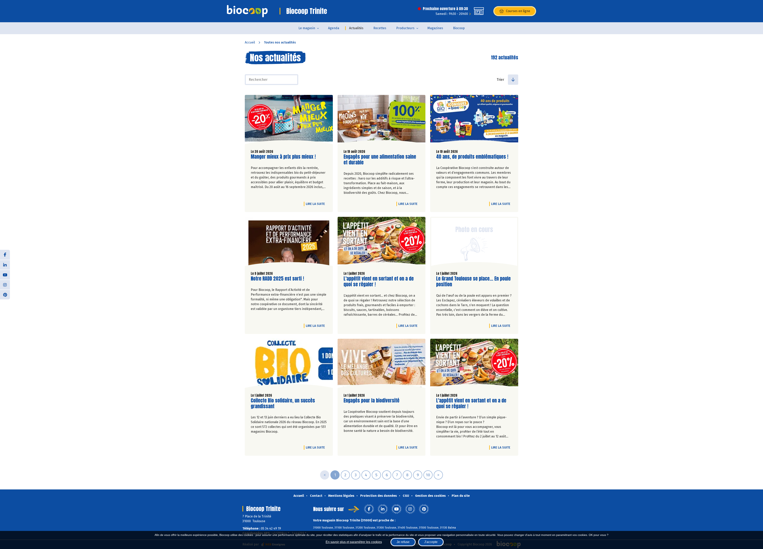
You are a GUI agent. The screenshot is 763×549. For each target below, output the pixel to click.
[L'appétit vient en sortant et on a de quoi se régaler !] (382, 242)
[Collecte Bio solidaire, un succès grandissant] (289, 364)
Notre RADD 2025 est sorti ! (277, 279)
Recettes (379, 28)
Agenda (333, 28)
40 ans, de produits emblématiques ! (472, 157)
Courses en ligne (518, 11)
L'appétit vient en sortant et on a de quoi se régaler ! (379, 281)
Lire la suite (316, 204)
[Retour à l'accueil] (247, 11)
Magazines (435, 28)
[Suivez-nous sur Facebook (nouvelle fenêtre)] (5, 255)
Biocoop (459, 28)
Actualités (356, 28)
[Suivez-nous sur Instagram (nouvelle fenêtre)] (5, 284)
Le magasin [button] (306, 28)
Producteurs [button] (405, 28)
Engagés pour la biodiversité (371, 400)
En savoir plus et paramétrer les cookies (354, 542)
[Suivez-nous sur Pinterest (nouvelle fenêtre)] (5, 294)
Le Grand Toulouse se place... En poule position (473, 281)
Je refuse (403, 542)
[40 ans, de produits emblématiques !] (474, 120)
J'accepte (431, 542)
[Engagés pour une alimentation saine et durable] (382, 120)
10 (428, 475)
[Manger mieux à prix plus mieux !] (289, 120)
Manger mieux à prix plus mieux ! (283, 157)
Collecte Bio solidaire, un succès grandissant (283, 403)
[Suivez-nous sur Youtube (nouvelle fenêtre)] (5, 275)
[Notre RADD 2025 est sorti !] (289, 242)
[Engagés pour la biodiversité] (382, 364)
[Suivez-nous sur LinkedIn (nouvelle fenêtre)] (5, 265)
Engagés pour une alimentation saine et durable (380, 159)
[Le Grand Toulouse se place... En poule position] (474, 242)
